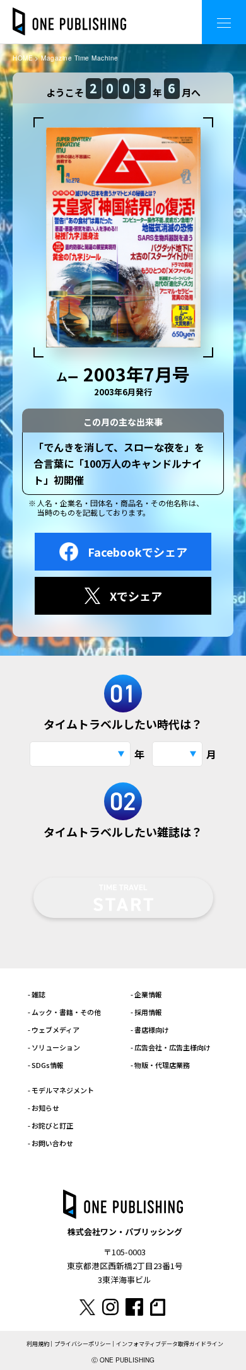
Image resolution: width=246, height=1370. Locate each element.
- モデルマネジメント (61, 1090)
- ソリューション (54, 1047)
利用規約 (37, 1344)
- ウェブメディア (53, 1030)
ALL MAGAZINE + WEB (141, 12)
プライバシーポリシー (82, 1344)
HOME (23, 58)
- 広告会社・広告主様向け (171, 1047)
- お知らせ (43, 1108)
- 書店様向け (150, 1030)
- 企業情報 (146, 994)
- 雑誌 (36, 994)
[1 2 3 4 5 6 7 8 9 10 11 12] (177, 754)
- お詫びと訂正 (50, 1125)
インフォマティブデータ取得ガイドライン (169, 1344)
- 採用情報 (146, 1012)
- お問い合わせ (50, 1143)
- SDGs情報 (46, 1065)
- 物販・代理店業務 (160, 1065)
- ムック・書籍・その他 (64, 1012)
